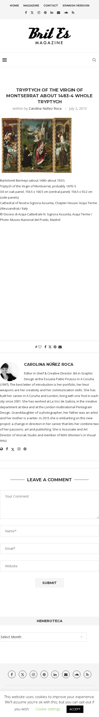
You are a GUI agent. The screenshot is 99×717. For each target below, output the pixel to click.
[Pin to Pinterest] (55, 346)
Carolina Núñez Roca (45, 108)
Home (14, 5)
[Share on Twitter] (50, 346)
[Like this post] (40, 346)
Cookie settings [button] (48, 708)
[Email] (58, 12)
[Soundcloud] (66, 12)
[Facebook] (26, 12)
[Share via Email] (60, 346)
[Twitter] (32, 12)
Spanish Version (75, 5)
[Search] (94, 60)
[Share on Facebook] (45, 346)
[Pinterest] (45, 12)
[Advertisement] (49, 284)
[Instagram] (38, 12)
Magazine (31, 5)
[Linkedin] (51, 12)
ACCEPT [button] (74, 709)
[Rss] (73, 12)
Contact (50, 5)
